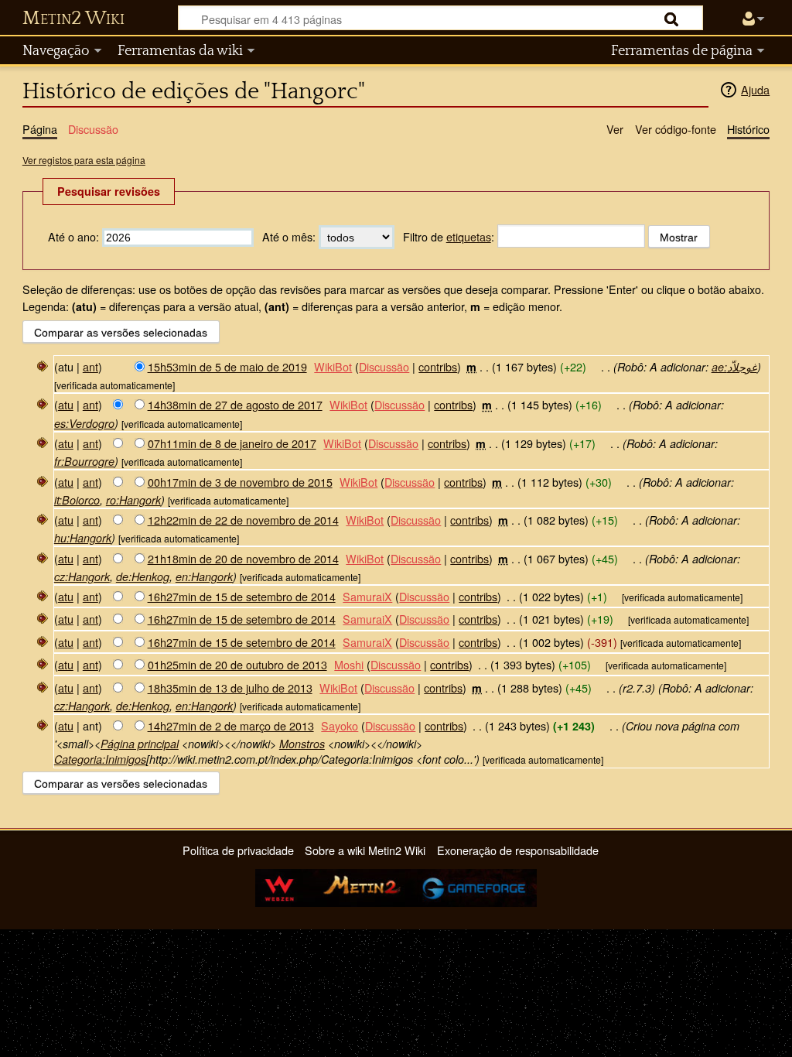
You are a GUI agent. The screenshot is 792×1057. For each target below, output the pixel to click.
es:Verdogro (84, 423)
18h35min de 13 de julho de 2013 (230, 687)
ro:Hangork (133, 500)
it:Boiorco (77, 500)
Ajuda (755, 89)
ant (90, 366)
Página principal (140, 743)
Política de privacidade (238, 850)
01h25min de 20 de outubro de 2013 (237, 664)
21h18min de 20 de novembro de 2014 (243, 558)
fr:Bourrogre (84, 461)
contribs (437, 366)
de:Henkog (142, 576)
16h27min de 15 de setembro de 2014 (242, 596)
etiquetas (468, 236)
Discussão (384, 366)
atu (65, 404)
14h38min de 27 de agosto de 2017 (235, 404)
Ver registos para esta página (83, 159)
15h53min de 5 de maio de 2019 (227, 366)
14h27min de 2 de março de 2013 (231, 725)
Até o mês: (289, 236)
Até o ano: (73, 236)
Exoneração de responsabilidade (518, 850)
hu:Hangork (82, 538)
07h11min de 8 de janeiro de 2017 (232, 443)
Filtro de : (448, 236)
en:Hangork (204, 576)
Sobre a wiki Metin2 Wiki (365, 850)
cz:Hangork (82, 576)
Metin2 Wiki (73, 18)
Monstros (302, 743)
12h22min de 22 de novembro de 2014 (243, 519)
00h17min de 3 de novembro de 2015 (240, 482)
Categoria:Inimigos (100, 759)
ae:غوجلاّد (734, 367)
